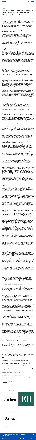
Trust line (32, 434)
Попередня (25, 386)
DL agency (33, 438)
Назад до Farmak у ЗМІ (8, 386)
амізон (13, 28)
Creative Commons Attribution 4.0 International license (18, 434)
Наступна (31, 386)
